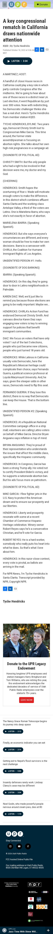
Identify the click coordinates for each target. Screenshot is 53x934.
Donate (43, 4)
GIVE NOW (26, 700)
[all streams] (49, 930)
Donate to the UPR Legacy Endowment (26, 666)
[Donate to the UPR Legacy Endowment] (26, 640)
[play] (4, 930)
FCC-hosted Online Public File (19, 859)
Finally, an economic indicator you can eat (24, 742)
